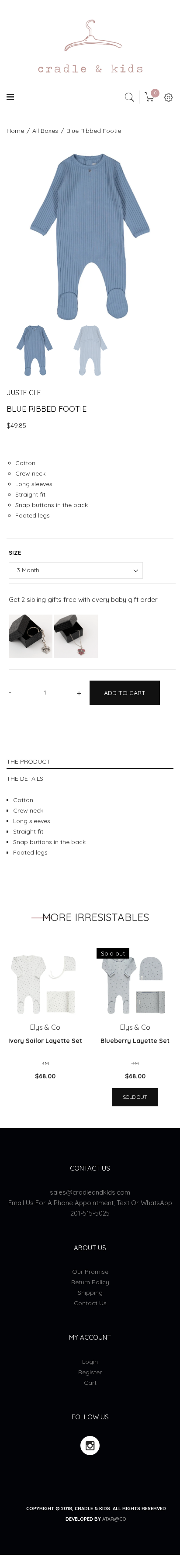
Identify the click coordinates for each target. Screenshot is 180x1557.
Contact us (90, 1303)
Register (90, 1372)
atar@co (114, 1519)
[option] (90, 236)
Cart (90, 1383)
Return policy (90, 1282)
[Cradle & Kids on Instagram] (90, 1445)
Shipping (90, 1292)
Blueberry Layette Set (135, 1041)
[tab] (90, 760)
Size (15, 552)
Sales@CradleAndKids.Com (90, 1192)
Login (90, 1362)
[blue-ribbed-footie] (34, 350)
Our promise (90, 1271)
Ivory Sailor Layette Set (45, 1041)
